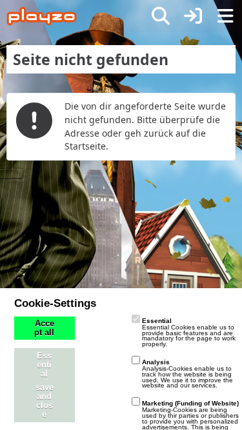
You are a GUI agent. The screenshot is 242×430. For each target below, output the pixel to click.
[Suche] (161, 16)
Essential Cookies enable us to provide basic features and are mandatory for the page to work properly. (189, 332)
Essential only (44, 369)
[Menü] (225, 16)
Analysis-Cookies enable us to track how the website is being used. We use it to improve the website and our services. (187, 373)
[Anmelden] (193, 16)
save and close (44, 401)
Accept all (44, 328)
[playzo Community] (41, 16)
